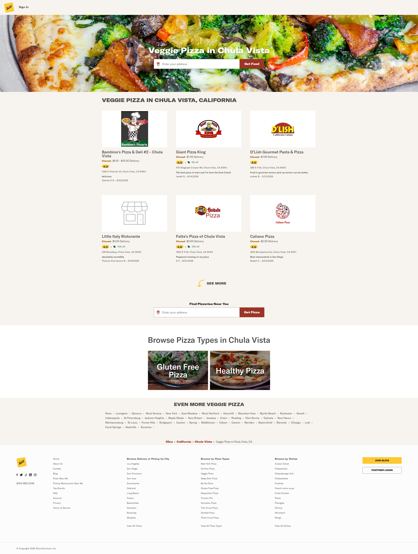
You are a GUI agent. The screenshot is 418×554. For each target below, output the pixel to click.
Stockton (131, 507)
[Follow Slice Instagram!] (35, 475)
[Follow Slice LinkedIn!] (30, 475)
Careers (57, 468)
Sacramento (133, 483)
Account (57, 498)
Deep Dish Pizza (209, 478)
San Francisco (134, 473)
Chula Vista (203, 441)
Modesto (131, 517)
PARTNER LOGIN (382, 470)
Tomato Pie (207, 498)
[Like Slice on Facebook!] (17, 475)
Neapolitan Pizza (209, 493)
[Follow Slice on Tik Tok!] (26, 475)
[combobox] (201, 64)
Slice (169, 441)
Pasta (278, 498)
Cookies (279, 483)
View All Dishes (283, 525)
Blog (55, 473)
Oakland (131, 488)
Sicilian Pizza (208, 468)
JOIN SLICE (382, 460)
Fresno (130, 498)
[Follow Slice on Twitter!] (21, 475)
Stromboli (280, 512)
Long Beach (133, 493)
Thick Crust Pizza (210, 517)
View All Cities (134, 525)
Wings (278, 517)
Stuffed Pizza (208, 512)
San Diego (132, 468)
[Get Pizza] (252, 312)
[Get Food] (252, 64)
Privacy (57, 503)
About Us (58, 463)
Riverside (131, 512)
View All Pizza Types (211, 525)
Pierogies (279, 503)
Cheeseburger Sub (284, 473)
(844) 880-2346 (25, 483)
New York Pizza (209, 463)
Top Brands (59, 488)
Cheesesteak (281, 478)
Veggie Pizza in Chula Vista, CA (234, 441)
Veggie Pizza (207, 473)
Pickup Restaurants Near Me (68, 483)
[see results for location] (158, 64)
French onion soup (284, 488)
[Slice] (9, 7)
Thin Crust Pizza (209, 507)
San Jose (131, 478)
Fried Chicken (282, 493)
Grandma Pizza (209, 503)
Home (56, 458)
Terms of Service (61, 507)
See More (216, 283)
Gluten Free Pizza (210, 488)
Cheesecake (281, 468)
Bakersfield (133, 503)
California (184, 441)
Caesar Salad (282, 463)
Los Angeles (133, 463)
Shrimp (278, 507)
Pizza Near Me (60, 478)
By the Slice (207, 483)
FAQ (55, 493)
